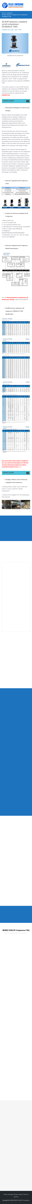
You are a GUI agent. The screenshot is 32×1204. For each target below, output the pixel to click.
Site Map (10, 1194)
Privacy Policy (18, 1194)
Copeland (4, 29)
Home (5, 1194)
